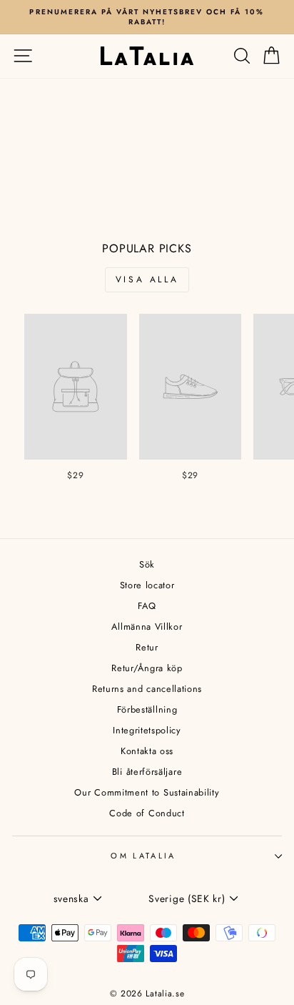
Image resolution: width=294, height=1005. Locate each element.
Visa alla (147, 279)
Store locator (147, 585)
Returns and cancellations (147, 688)
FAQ (147, 606)
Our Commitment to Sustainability (146, 792)
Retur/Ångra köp (146, 668)
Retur (147, 647)
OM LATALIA (143, 855)
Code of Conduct (146, 813)
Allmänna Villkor (146, 626)
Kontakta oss (147, 751)
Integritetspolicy (147, 730)
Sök (147, 564)
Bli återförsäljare (147, 771)
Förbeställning (147, 709)
